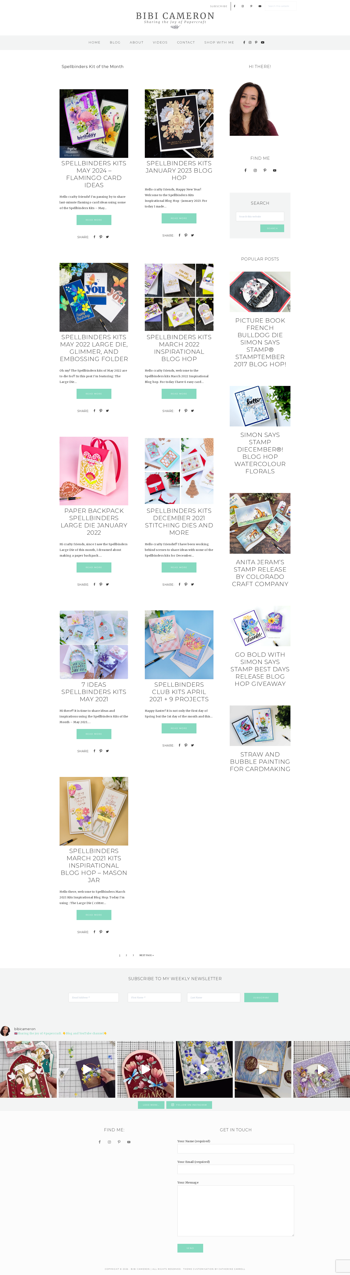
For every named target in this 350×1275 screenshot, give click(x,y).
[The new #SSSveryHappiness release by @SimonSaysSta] (204, 1069)
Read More (94, 220)
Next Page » (147, 955)
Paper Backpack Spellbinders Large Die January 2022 (94, 521)
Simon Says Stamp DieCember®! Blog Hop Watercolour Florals (260, 453)
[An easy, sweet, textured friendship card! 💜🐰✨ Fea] (321, 1069)
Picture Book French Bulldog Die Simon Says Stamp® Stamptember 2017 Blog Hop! (260, 342)
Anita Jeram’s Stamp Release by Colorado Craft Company (260, 573)
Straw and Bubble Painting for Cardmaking (260, 762)
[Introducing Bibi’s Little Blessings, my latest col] (28, 1069)
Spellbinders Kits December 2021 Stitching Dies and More (179, 521)
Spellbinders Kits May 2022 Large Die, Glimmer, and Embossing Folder (94, 348)
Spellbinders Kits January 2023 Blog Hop (179, 170)
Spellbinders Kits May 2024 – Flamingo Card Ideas (93, 174)
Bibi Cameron (175, 20)
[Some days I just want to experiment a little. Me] (263, 1069)
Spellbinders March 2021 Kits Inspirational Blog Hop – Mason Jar (94, 865)
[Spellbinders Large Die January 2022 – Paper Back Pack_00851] (94, 504)
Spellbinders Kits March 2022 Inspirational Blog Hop (179, 348)
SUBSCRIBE (219, 6)
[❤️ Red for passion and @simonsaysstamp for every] (145, 1069)
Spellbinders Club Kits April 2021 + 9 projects (179, 692)
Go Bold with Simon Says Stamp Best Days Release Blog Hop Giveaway (260, 669)
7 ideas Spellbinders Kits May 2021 (93, 692)
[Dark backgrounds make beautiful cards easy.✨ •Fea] (87, 1069)
